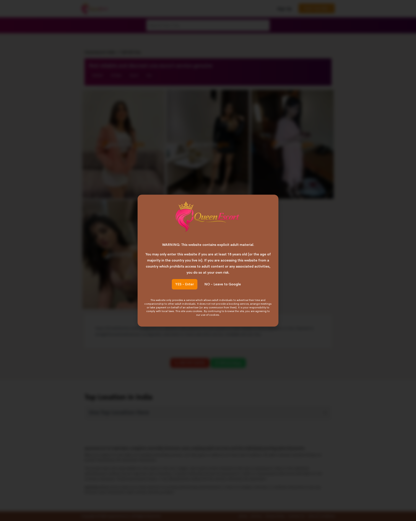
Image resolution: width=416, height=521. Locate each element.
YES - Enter (184, 284)
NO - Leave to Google (222, 284)
